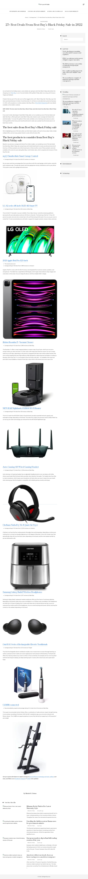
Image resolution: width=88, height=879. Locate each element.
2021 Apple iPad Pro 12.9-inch (15, 260)
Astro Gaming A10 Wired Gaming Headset (21, 467)
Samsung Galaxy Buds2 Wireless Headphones (22, 592)
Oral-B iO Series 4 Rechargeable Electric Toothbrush (25, 644)
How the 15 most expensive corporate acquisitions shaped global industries (77, 113)
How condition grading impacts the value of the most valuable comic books (72, 72)
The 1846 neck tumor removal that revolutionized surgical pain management (72, 65)
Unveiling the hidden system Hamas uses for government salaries (41, 822)
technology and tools (43, 776)
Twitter (29, 778)
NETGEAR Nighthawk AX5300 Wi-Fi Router (22, 408)
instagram (23, 778)
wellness (52, 776)
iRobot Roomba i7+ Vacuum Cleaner (18, 342)
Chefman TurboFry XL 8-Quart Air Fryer (20, 525)
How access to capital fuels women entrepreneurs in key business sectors (77, 149)
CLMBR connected (11, 705)
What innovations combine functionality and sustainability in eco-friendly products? (77, 125)
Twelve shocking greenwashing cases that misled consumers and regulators (72, 53)
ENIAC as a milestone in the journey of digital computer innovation (73, 59)
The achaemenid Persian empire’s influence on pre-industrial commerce (77, 137)
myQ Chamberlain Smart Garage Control (20, 156)
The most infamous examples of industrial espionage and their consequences (72, 79)
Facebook (17, 778)
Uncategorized (44, 21)
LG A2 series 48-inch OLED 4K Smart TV (20, 206)
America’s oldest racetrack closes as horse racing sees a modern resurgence (41, 856)
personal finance (33, 776)
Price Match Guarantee (41, 103)
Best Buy (13, 93)
